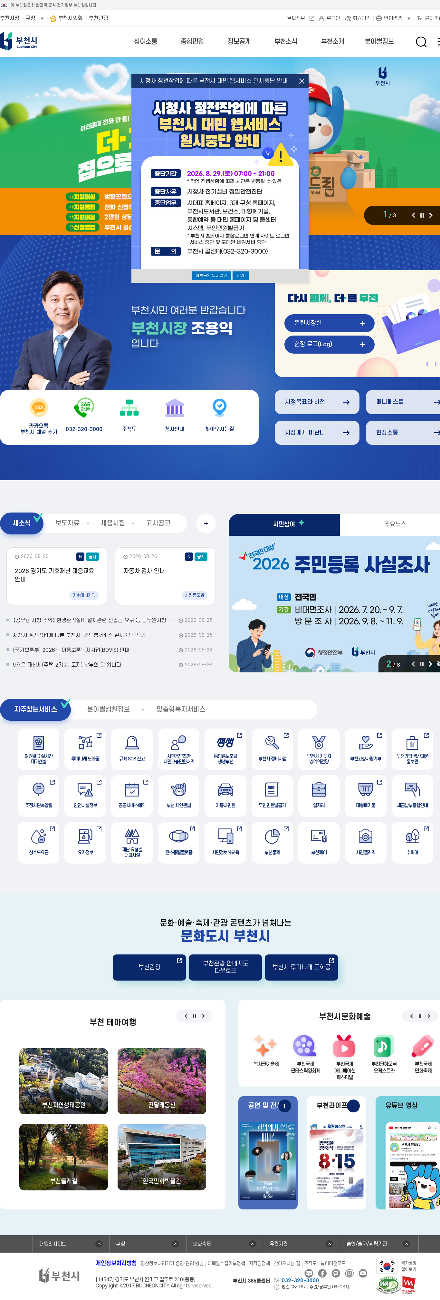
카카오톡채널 (335, 1273)
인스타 (349, 1273)
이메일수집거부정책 (226, 1263)
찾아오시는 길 (287, 1263)
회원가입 (362, 18)
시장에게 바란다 (305, 432)
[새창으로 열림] (396, 1266)
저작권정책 (259, 1263)
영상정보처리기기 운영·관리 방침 (172, 1263)
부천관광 (149, 967)
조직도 (310, 1263)
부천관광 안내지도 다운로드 (225, 967)
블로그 (308, 1273)
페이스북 (322, 1273)
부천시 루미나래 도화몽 (301, 967)
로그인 (333, 18)
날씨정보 (296, 18)
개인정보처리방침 (116, 1263)
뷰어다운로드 (333, 1263)
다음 (431, 215)
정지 (422, 215)
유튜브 (363, 1273)
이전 (413, 215)
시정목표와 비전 (305, 402)
